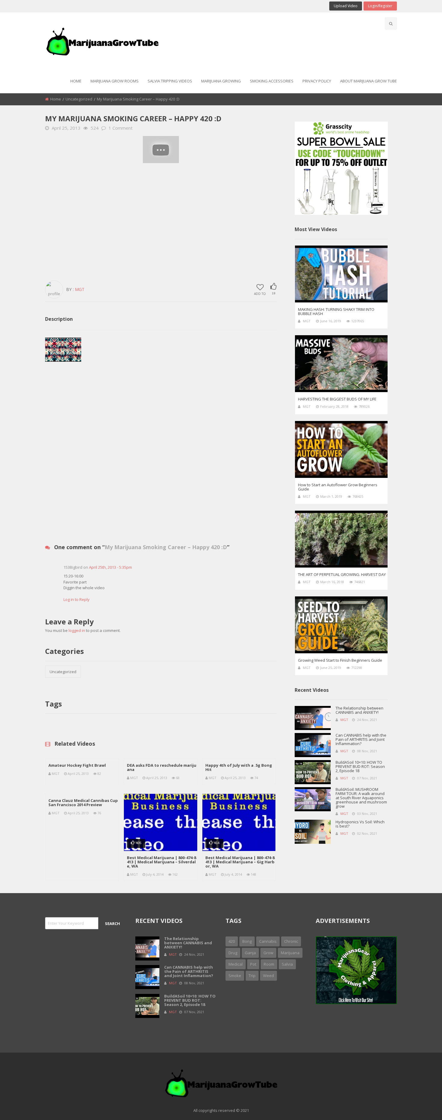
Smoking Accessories (271, 81)
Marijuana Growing (221, 81)
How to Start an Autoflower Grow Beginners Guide (337, 487)
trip (252, 975)
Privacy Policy (316, 81)
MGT (79, 289)
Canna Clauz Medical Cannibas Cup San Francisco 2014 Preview (83, 802)
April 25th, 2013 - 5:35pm (110, 567)
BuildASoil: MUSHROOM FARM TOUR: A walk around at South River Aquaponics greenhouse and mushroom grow (361, 798)
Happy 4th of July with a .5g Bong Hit (238, 767)
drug (233, 952)
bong (247, 941)
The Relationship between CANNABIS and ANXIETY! (359, 710)
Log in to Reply (76, 599)
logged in (77, 630)
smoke (235, 975)
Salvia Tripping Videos (170, 81)
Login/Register (380, 5)
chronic (291, 941)
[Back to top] (422, 1106)
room (269, 964)
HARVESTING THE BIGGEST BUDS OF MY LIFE (337, 399)
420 (232, 941)
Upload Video (346, 5)
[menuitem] (75, 81)
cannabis (268, 941)
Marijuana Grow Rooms (115, 81)
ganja (250, 952)
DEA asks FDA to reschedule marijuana (161, 767)
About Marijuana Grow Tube (368, 81)
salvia (287, 964)
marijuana (290, 952)
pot (253, 964)
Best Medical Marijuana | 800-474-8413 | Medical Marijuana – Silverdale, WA (161, 862)
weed (268, 975)
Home (75, 81)
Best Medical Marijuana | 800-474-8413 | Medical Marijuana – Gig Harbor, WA (240, 862)
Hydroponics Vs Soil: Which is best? (360, 824)
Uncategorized (79, 99)
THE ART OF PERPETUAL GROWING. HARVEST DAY (342, 574)
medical (236, 964)
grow (268, 952)
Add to (260, 293)
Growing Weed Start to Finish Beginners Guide (340, 660)
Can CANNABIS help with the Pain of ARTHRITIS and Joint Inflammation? (361, 739)
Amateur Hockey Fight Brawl (77, 765)
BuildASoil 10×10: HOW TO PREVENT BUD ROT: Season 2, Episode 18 (360, 766)
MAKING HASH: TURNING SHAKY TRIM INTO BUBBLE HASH (336, 311)
